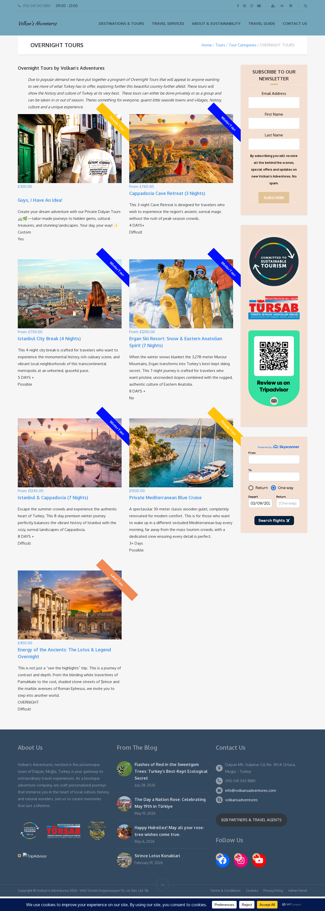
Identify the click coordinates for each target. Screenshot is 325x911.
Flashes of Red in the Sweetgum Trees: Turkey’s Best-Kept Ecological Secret (171, 771)
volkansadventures (241, 799)
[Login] (282, 6)
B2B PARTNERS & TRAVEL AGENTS (251, 819)
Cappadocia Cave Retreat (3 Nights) (167, 193)
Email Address (274, 93)
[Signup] (274, 6)
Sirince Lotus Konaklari (157, 855)
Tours (220, 45)
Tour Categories (242, 45)
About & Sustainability (216, 23)
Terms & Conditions (225, 890)
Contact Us (295, 23)
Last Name (274, 135)
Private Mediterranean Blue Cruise (165, 497)
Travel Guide (261, 23)
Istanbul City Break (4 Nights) (49, 338)
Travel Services (168, 23)
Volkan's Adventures (37, 23)
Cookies (252, 890)
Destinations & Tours (121, 23)
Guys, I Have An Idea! (40, 200)
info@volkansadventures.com (250, 790)
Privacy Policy (273, 890)
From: (141, 186)
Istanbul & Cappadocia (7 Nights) (53, 497)
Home (207, 45)
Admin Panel (297, 890)
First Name (274, 114)
